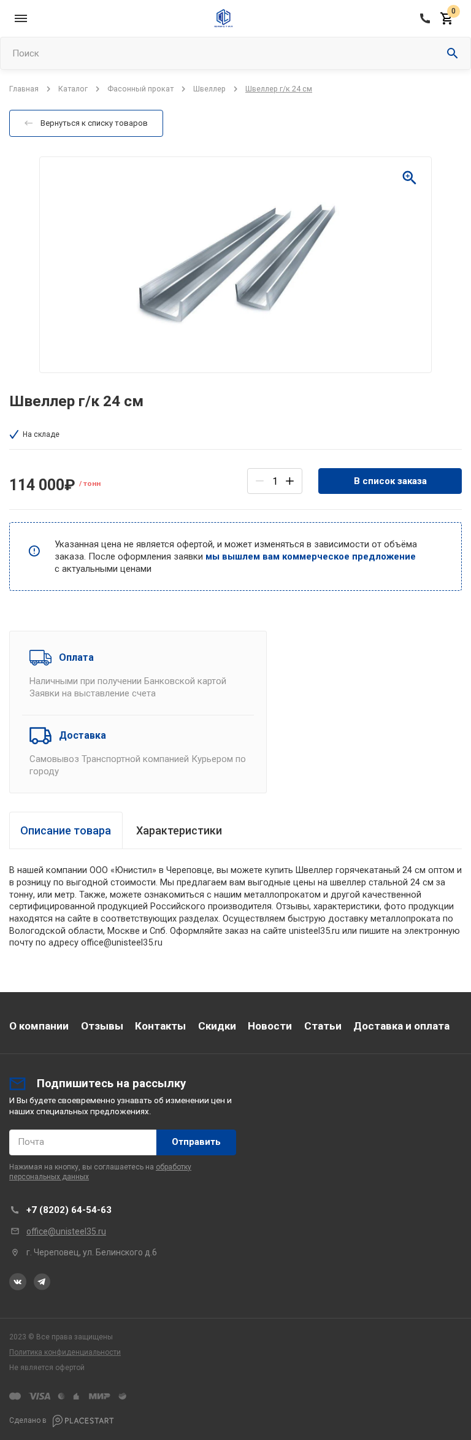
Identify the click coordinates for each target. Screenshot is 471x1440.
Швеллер (209, 88)
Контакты (160, 1026)
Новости (270, 1026)
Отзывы (102, 1026)
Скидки (217, 1026)
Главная (24, 88)
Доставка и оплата (401, 1026)
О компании (39, 1026)
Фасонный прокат (140, 88)
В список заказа (390, 481)
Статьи (323, 1026)
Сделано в (28, 1421)
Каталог (73, 88)
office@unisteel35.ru (66, 1231)
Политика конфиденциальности (65, 1352)
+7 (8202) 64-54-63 (69, 1209)
